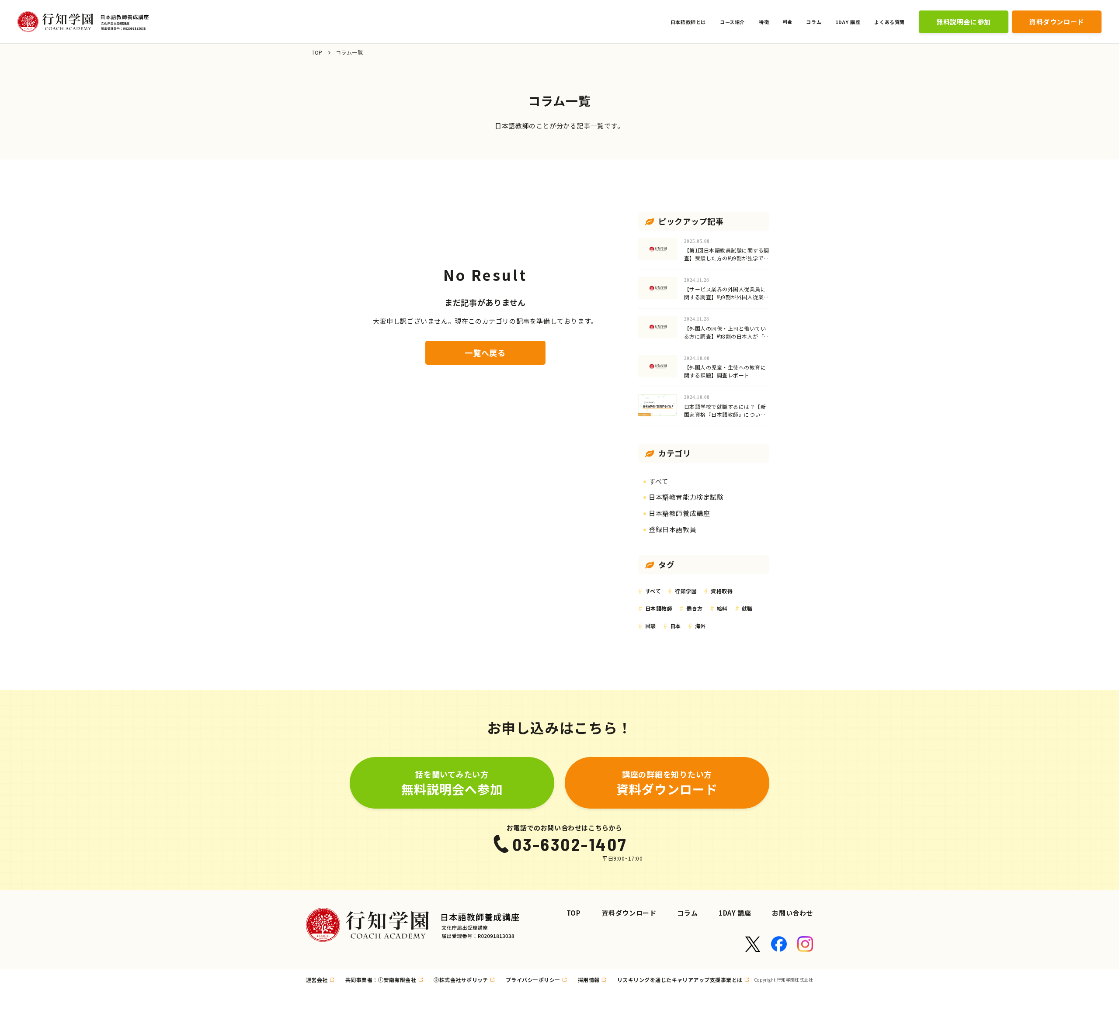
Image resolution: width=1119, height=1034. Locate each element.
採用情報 (589, 979)
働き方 (694, 608)
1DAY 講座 (735, 912)
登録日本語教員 (672, 529)
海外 (700, 625)
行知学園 (686, 591)
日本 (675, 625)
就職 (747, 608)
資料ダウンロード (629, 912)
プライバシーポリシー (533, 979)
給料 (722, 608)
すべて (658, 481)
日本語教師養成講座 (679, 513)
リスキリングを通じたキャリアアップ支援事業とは (680, 979)
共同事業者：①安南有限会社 (380, 979)
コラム (687, 912)
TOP (317, 52)
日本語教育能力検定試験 (686, 496)
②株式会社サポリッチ (461, 979)
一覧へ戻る (485, 352)
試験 (650, 625)
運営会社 (317, 979)
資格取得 (722, 591)
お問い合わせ (792, 912)
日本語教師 (658, 608)
